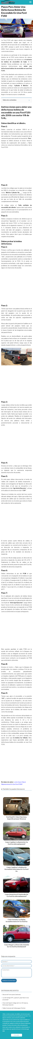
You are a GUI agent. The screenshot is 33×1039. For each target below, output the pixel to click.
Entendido (16, 1035)
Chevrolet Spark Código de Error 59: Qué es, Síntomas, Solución (15, 1004)
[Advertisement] (16, 166)
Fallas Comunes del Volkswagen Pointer (14, 1008)
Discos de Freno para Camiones (11, 994)
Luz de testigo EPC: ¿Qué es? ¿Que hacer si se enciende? (15, 998)
